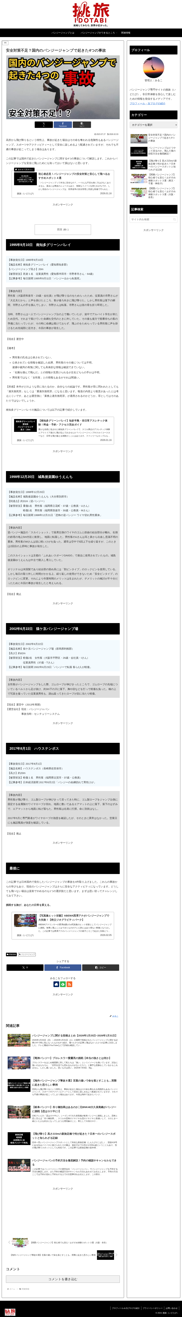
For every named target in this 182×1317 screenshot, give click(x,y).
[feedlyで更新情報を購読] (63, 984)
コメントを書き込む (62, 1279)
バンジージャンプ (28, 954)
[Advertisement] (63, 213)
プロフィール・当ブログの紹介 (148, 103)
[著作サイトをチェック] (56, 984)
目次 (59, 229)
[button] (82, 124)
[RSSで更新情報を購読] (69, 984)
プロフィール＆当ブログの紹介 (126, 1308)
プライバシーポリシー (153, 1308)
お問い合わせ (172, 1308)
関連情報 (12, 954)
